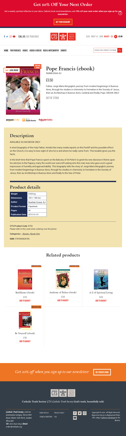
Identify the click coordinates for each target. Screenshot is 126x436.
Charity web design (108, 417)
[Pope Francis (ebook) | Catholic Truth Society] (63, 36)
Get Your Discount (63, 22)
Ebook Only (35, 234)
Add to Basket (25, 300)
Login (101, 36)
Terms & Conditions (45, 417)
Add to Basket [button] (101, 300)
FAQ (55, 417)
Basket (113, 36)
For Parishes (15, 50)
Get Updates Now (102, 372)
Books (25, 50)
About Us (94, 36)
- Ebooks (25, 234)
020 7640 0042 (28, 36)
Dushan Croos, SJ (53, 73)
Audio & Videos (36, 50)
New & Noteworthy (51, 50)
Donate (64, 50)
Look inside (13, 70)
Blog (88, 36)
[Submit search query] (119, 50)
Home (6, 50)
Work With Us (44, 413)
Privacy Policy (59, 413)
